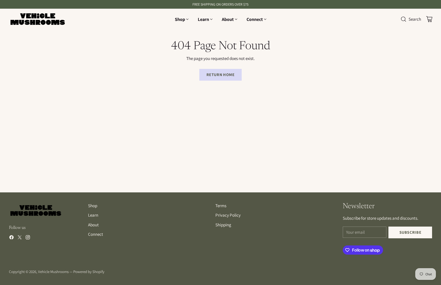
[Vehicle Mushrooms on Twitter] (20, 238)
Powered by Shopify (88, 271)
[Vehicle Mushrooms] (37, 19)
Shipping (223, 225)
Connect (95, 234)
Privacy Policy (228, 215)
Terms (220, 205)
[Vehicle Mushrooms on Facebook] (11, 238)
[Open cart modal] (429, 19)
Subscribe (410, 232)
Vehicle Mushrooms (53, 271)
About (93, 225)
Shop (92, 205)
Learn (93, 215)
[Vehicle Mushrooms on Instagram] (28, 238)
